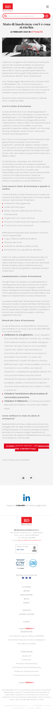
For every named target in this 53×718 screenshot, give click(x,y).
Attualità (37, 32)
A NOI (47, 16)
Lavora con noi (26, 614)
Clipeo (26, 622)
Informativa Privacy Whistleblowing (26, 667)
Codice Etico (26, 660)
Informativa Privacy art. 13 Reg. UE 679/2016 (26, 636)
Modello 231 (26, 656)
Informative (27, 632)
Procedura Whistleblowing (26, 663)
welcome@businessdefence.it (29, 540)
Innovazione (26, 595)
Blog (26, 599)
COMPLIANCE (26, 652)
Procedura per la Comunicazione (26, 675)
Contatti (26, 610)
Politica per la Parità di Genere (26, 671)
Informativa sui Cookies (26, 643)
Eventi (26, 603)
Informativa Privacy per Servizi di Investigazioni (26, 640)
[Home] (8, 7)
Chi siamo (26, 587)
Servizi (26, 591)
